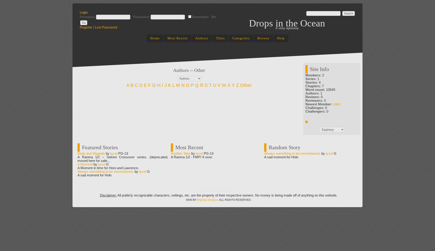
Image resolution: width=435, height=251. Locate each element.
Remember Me (204, 17)
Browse (263, 38)
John (336, 104)
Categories (241, 38)
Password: (141, 17)
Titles (220, 38)
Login (84, 12)
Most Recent (177, 38)
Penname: (88, 17)
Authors (201, 38)
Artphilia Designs (207, 199)
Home (155, 38)
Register (86, 27)
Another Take (180, 153)
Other (246, 85)
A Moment (85, 164)
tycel (113, 153)
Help (281, 38)
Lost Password (106, 27)
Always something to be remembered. (105, 171)
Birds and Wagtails (91, 153)
